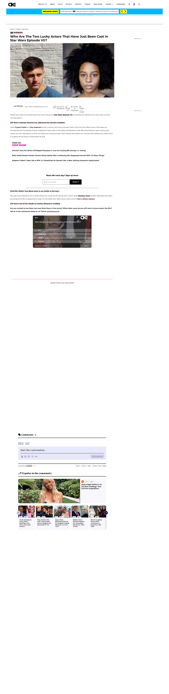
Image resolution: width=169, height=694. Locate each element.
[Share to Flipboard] (74, 107)
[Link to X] (139, 4)
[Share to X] (68, 107)
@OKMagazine (53, 211)
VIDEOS (87, 4)
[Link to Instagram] (134, 4)
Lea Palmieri (18, 106)
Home (12, 29)
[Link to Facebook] (129, 4)
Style (60, 4)
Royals (69, 4)
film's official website (86, 199)
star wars (25, 29)
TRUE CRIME (97, 4)
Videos (18, 29)
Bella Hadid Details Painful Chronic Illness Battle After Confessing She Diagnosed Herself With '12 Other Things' (58, 155)
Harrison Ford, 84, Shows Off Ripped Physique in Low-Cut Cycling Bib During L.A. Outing (49, 150)
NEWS (52, 4)
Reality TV (42, 4)
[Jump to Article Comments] (54, 107)
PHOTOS (78, 4)
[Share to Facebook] (61, 107)
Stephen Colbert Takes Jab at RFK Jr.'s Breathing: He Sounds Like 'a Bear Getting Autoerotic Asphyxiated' (55, 160)
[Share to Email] (81, 107)
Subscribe (121, 4)
